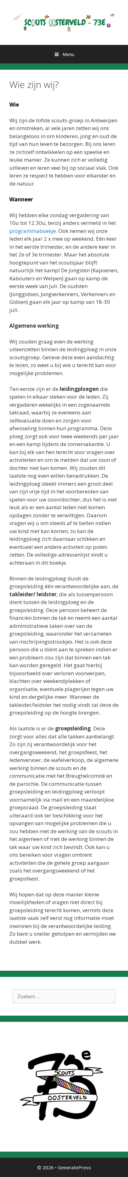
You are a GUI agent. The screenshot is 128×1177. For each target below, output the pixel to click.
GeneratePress (74, 1167)
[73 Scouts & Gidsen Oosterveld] (64, 21)
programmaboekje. (33, 230)
